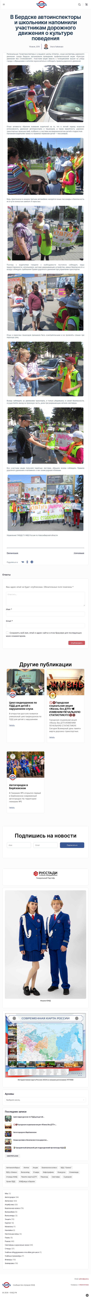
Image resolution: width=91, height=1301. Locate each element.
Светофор (56, 1177)
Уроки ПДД (10, 1181)
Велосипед (25, 1172)
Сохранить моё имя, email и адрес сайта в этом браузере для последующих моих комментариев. (44, 634)
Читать (12, 725)
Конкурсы (61, 1172)
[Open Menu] (3, 4)
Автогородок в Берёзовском (18, 786)
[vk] (87, 1295)
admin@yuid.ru (84, 1279)
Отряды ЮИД (11, 1177)
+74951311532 (83, 1285)
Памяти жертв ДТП (29, 1177)
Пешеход (44, 1177)
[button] (22, 562)
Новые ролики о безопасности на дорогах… (30, 1140)
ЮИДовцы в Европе (27, 1181)
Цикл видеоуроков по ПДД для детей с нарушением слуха (23, 706)
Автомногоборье (13, 1168)
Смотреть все (12, 1156)
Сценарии (67, 1177)
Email (9, 621)
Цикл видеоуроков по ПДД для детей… (28, 1117)
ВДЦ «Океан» (11, 1172)
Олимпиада (73, 1172)
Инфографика (48, 1172)
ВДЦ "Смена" (66, 1168)
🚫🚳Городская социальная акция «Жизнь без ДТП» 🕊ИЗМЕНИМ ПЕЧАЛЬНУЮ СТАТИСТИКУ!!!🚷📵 (64, 709)
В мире (36, 1172)
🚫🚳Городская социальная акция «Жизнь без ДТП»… (34, 1125)
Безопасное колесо (49, 1168)
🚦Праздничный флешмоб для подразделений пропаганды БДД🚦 (39, 1148)
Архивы (9, 1093)
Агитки (26, 1168)
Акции (35, 1168)
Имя (9, 609)
